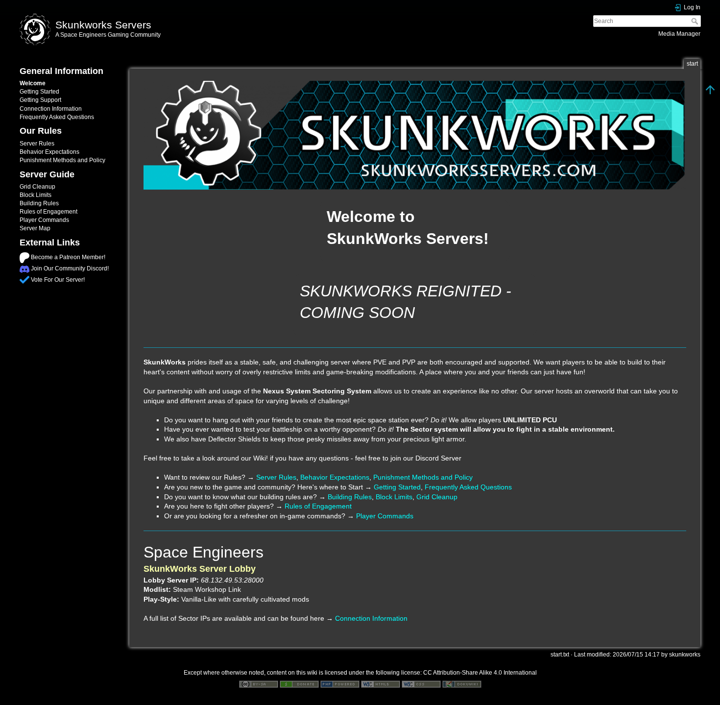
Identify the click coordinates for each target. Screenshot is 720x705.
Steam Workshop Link (207, 589)
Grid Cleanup (37, 186)
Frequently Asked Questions (57, 117)
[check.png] (24, 279)
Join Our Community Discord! (70, 268)
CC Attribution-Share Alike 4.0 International (480, 672)
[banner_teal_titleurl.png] (415, 135)
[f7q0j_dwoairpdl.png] (24, 257)
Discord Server (438, 458)
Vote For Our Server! (58, 279)
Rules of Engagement (48, 211)
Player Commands (44, 220)
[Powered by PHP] (340, 684)
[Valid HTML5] (380, 684)
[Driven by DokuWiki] (461, 684)
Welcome (33, 83)
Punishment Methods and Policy (62, 160)
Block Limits (35, 195)
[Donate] (299, 684)
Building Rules (39, 203)
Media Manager (679, 33)
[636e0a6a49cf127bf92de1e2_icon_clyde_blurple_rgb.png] (24, 268)
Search (695, 21)
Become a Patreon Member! (68, 257)
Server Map (35, 228)
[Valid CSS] (421, 684)
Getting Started (39, 91)
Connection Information (51, 108)
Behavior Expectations (49, 151)
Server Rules (37, 143)
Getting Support (40, 100)
